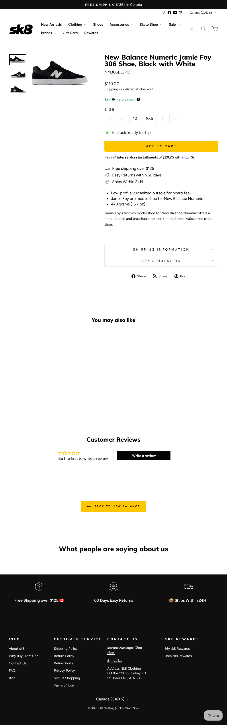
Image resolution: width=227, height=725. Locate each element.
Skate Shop (149, 24)
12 (175, 118)
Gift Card (70, 33)
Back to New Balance (116, 506)
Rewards (91, 33)
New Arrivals (51, 24)
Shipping (111, 89)
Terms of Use (64, 685)
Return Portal (64, 663)
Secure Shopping (67, 678)
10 (135, 118)
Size (109, 110)
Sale (173, 24)
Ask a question (161, 261)
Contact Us (17, 663)
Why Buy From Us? (23, 656)
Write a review (144, 456)
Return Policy (64, 656)
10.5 (149, 118)
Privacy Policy (64, 670)
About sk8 (16, 648)
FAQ (12, 670)
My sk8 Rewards (177, 648)
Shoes (98, 24)
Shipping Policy (66, 648)
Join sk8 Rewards (178, 656)
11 (162, 118)
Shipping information (161, 249)
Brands (47, 33)
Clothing (75, 24)
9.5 (122, 118)
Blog (12, 678)
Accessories (120, 24)
